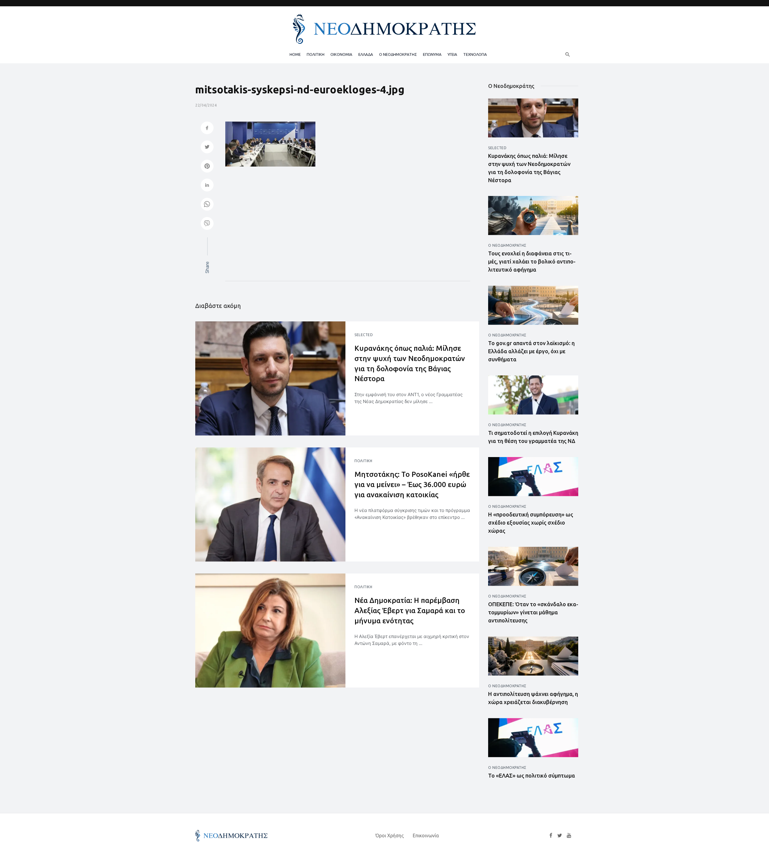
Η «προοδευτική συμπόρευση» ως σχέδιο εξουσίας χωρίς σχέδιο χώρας (530, 522)
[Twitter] (559, 835)
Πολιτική (363, 461)
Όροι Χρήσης (389, 835)
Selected (363, 335)
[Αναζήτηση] (568, 54)
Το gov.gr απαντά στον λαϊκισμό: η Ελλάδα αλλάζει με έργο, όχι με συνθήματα (531, 351)
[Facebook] (551, 835)
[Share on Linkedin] (207, 186)
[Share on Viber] (207, 224)
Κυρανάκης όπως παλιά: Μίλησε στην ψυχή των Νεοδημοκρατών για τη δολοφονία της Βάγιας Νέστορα (409, 363)
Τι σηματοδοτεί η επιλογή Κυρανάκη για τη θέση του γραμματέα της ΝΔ (533, 437)
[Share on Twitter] (207, 147)
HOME (295, 54)
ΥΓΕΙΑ (452, 54)
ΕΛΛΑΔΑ (365, 54)
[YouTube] (569, 835)
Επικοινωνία (426, 835)
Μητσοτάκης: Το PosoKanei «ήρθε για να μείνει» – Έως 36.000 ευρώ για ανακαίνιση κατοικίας (412, 484)
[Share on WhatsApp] (207, 205)
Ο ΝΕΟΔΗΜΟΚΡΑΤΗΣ (398, 54)
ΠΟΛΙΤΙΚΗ (315, 54)
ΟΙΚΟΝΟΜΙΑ (341, 54)
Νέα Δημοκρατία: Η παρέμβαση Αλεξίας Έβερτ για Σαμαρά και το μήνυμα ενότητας (409, 610)
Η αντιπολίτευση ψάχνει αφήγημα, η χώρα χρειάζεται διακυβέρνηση (533, 698)
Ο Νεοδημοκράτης (507, 245)
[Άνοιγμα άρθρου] (270, 378)
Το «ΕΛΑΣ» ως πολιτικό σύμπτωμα (531, 775)
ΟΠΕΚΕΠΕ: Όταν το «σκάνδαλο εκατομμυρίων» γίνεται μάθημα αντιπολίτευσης (533, 612)
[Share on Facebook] (207, 129)
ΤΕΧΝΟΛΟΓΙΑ (475, 54)
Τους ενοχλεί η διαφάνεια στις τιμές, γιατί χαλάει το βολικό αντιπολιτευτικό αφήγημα (532, 261)
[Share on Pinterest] (207, 167)
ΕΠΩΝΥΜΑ (432, 54)
